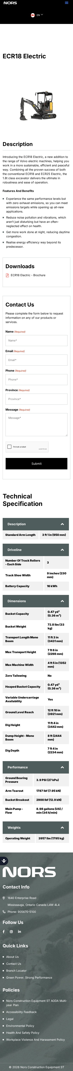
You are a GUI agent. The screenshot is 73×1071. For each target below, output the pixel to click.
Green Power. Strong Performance (29, 977)
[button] (66, 2)
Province (17, 390)
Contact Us (13, 963)
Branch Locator (16, 970)
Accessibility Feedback (21, 1012)
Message (17, 409)
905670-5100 (27, 911)
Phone (15, 370)
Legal (9, 1019)
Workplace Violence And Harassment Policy (35, 1039)
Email (15, 351)
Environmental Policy (20, 1026)
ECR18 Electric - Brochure (28, 275)
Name (15, 331)
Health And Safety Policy (22, 1032)
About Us (12, 957)
